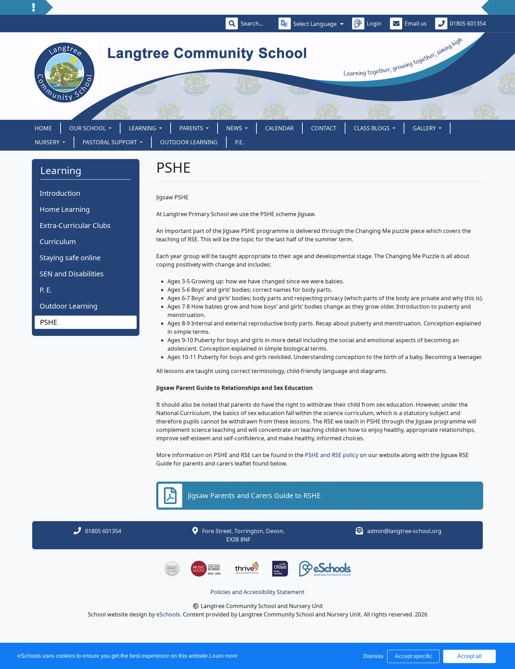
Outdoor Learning (189, 142)
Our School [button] (88, 128)
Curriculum (58, 241)
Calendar (279, 128)
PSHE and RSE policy (331, 455)
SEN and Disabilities (72, 273)
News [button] (234, 128)
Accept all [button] (469, 656)
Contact (323, 128)
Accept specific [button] (413, 656)
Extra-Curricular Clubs (75, 225)
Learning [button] (143, 128)
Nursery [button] (48, 142)
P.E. (239, 142)
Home (43, 128)
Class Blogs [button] (372, 128)
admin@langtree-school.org (404, 531)
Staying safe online (70, 257)
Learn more (223, 656)
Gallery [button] (425, 128)
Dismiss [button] (373, 656)
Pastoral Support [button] (110, 142)
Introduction (60, 193)
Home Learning (65, 209)
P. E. (46, 290)
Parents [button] (192, 128)
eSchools (168, 614)
